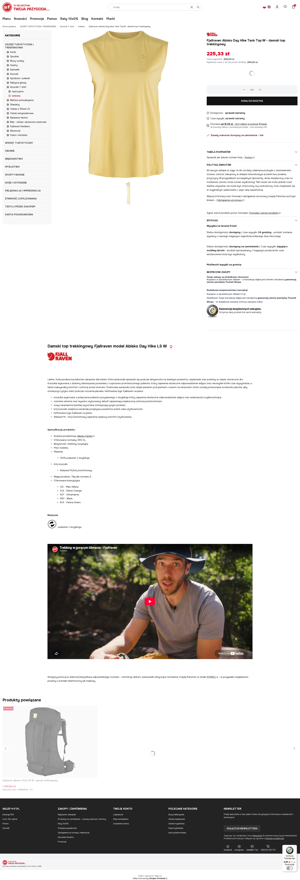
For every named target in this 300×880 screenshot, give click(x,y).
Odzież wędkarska (176, 819)
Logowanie (118, 814)
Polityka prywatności (67, 828)
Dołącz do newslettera (242, 828)
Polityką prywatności (274, 838)
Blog (84, 19)
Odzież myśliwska (176, 823)
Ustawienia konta (121, 823)
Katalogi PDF (8, 814)
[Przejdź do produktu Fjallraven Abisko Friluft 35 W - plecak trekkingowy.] (50, 742)
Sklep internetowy (149, 878)
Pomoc (52, 19)
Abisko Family (84, 436)
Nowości (20, 19)
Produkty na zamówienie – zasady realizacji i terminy (82, 819)
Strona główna (9, 26)
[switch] (290, 868)
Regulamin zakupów (67, 814)
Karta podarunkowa (177, 832)
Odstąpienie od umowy (229, 200)
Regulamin (257, 835)
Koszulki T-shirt (67, 26)
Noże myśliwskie (175, 828)
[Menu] (295, 847)
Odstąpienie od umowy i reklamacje (73, 832)
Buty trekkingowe (176, 814)
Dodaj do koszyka (252, 101)
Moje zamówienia (120, 819)
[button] (198, 7)
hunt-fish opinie (9, 819)
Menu (6, 19)
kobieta (81, 26)
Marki (110, 19)
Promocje (37, 19)
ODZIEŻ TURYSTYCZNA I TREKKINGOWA (38, 26)
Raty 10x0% (69, 19)
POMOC (211, 677)
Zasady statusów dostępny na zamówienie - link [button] (237, 135)
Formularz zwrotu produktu (263, 213)
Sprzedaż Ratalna (66, 837)
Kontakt (97, 19)
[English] (269, 7)
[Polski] (264, 7)
